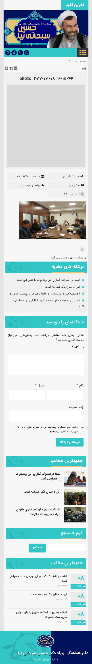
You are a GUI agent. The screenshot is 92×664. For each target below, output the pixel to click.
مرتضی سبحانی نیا (30, 185)
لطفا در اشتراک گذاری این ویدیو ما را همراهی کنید (48, 279)
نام (79, 385)
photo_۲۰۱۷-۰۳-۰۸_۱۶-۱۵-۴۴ (46, 78)
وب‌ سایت (76, 407)
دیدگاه (78, 347)
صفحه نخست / (77, 61)
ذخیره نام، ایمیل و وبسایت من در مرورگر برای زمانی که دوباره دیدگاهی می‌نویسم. (47, 429)
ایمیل (40, 385)
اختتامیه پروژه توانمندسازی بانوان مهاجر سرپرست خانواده (45, 293)
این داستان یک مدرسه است (62, 286)
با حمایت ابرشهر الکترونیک (46, 659)
